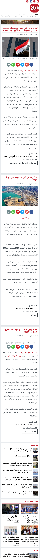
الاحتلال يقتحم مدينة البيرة (23, 473)
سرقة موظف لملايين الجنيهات (23, 163)
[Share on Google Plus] (27, 65)
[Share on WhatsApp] (13, 65)
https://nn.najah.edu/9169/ (27, 442)
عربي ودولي (30, 14)
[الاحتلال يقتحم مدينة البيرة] (35, 475)
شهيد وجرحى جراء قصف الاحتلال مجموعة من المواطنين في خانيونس (18, 467)
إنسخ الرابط (8, 156)
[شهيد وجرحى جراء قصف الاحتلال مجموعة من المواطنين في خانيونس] (35, 468)
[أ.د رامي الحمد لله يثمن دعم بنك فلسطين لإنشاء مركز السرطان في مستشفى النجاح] (29, 526)
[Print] (9, 65)
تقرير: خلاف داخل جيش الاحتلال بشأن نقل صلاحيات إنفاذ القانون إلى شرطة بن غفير (18, 496)
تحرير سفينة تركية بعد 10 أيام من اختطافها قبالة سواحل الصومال (17, 489)
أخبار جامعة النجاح (31, 519)
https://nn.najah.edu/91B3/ (27, 308)
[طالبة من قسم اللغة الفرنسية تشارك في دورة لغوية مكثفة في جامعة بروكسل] (29, 548)
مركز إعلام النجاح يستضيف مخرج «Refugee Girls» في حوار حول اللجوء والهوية (10, 536)
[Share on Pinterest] (18, 65)
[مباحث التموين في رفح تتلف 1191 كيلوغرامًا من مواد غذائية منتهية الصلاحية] (35, 482)
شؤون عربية (22, 14)
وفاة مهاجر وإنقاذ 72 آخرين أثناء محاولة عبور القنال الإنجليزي (17, 503)
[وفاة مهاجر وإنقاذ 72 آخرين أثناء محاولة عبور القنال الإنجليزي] (35, 503)
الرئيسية (37, 14)
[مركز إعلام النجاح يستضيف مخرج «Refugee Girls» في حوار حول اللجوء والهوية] (10, 526)
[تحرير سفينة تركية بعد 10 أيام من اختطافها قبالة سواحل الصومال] (35, 489)
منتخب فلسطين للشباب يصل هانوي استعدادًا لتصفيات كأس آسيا (17, 510)
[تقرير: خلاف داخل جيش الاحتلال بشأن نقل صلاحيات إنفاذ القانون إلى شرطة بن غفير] (35, 496)
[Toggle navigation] (27, 1)
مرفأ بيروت (31, 315)
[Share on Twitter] (22, 65)
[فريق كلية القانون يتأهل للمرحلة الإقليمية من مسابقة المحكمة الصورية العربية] (10, 548)
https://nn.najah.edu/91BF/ (27, 156)
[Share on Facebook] (31, 65)
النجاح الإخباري (34, 8)
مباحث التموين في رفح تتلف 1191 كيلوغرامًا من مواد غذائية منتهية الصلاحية (17, 481)
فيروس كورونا (30, 448)
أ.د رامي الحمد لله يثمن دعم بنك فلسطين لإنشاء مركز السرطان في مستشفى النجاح (30, 536)
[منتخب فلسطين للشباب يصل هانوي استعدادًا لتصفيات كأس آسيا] (35, 510)
